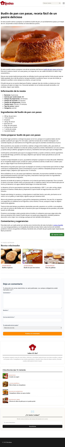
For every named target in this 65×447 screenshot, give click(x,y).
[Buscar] (59, 3)
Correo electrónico (9, 317)
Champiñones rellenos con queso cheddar (19, 393)
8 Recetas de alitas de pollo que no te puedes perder (22, 401)
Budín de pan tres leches (32, 267)
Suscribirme (32, 426)
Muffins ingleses (7, 267)
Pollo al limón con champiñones (17, 385)
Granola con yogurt (14, 377)
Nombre (6, 310)
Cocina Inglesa (6, 265)
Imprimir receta (58, 234)
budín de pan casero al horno (53, 69)
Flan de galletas (50, 267)
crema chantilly (58, 225)
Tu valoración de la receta (11, 325)
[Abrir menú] (64, 3)
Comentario (7, 292)
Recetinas (9, 442)
